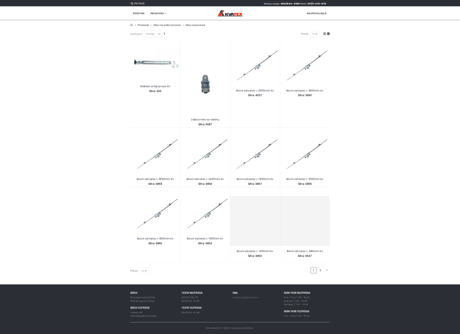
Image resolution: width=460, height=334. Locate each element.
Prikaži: (305, 34)
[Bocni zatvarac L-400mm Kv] (255, 221)
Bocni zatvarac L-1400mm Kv (205, 179)
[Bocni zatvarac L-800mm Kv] (155, 214)
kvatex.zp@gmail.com (245, 297)
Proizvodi (157, 13)
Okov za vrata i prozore (167, 25)
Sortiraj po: (136, 34)
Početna (131, 25)
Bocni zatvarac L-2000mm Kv (255, 90)
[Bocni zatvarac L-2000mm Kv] (255, 66)
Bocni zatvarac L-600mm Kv (205, 238)
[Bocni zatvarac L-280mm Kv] (305, 221)
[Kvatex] (230, 13)
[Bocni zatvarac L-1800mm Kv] (305, 66)
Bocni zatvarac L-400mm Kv (255, 251)
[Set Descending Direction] (164, 33)
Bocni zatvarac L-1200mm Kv (255, 179)
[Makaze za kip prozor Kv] (155, 64)
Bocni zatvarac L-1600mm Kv (155, 179)
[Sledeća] (327, 270)
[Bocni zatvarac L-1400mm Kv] (205, 155)
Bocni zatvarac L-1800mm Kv (304, 90)
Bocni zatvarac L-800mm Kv (155, 238)
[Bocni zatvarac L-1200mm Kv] (255, 155)
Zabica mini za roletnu (205, 119)
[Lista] (327, 34)
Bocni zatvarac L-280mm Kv (305, 251)
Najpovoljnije (316, 13)
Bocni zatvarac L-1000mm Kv (304, 179)
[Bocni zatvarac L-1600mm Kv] (155, 155)
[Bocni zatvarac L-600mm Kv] (205, 214)
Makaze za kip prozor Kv (155, 86)
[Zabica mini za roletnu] (205, 81)
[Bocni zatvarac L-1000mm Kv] (305, 155)
